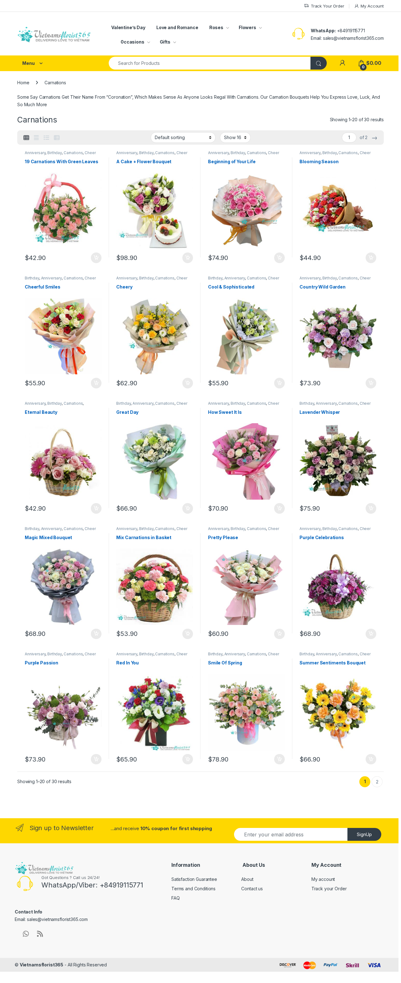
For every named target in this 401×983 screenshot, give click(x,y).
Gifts (165, 41)
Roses (216, 27)
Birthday (54, 152)
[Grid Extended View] (36, 138)
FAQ (175, 898)
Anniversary (35, 152)
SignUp (364, 834)
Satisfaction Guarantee (194, 879)
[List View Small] (57, 138)
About (247, 879)
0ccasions (132, 41)
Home (23, 82)
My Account (372, 5)
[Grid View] (26, 138)
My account (323, 879)
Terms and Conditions (193, 888)
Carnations (73, 152)
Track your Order (329, 888)
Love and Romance (177, 27)
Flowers (247, 27)
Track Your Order (327, 5)
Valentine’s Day (128, 27)
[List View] (46, 138)
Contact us (252, 888)
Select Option (94, 257)
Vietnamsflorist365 (41, 964)
